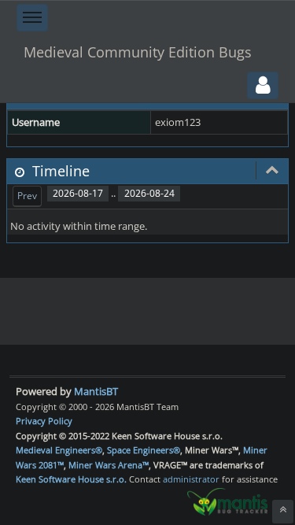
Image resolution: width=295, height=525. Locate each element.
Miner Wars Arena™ (108, 465)
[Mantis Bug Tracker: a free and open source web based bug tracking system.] (227, 501)
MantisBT (96, 391)
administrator (191, 479)
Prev (27, 195)
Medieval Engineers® (59, 450)
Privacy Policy (44, 421)
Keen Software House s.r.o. (71, 479)
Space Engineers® (143, 450)
